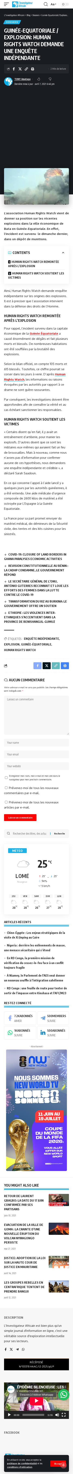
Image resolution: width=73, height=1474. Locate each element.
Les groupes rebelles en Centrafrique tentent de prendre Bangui (24, 1287)
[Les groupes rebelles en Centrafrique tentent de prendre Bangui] (59, 1286)
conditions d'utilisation (19, 1467)
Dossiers (12, 22)
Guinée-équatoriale (36, 644)
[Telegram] (53, 1018)
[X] (11, 1349)
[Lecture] (9, 1415)
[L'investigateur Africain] (22, 4)
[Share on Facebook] (14, 69)
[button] (58, 1463)
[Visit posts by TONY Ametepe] (8, 81)
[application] (36, 1400)
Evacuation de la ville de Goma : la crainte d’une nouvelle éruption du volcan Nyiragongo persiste (23, 1233)
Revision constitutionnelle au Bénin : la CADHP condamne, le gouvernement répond (36, 570)
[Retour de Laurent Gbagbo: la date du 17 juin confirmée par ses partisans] (59, 1200)
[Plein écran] (64, 1415)
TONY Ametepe (22, 79)
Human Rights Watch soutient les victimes (36, 275)
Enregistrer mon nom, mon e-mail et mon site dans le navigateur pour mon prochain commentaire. (34, 777)
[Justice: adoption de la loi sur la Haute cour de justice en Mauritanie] (59, 1262)
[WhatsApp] (20, 1032)
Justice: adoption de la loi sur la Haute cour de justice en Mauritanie (24, 1262)
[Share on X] (20, 69)
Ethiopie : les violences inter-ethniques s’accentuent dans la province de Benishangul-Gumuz (30, 617)
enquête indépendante (41, 638)
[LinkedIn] (53, 1032)
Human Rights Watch (20, 650)
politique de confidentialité (22, 1463)
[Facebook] (20, 1018)
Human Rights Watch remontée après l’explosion (33, 264)
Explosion (11, 644)
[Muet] (57, 1415)
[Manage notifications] (63, 1465)
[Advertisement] (36, 125)
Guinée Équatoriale (44, 333)
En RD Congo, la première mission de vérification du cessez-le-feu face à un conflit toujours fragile (34, 963)
